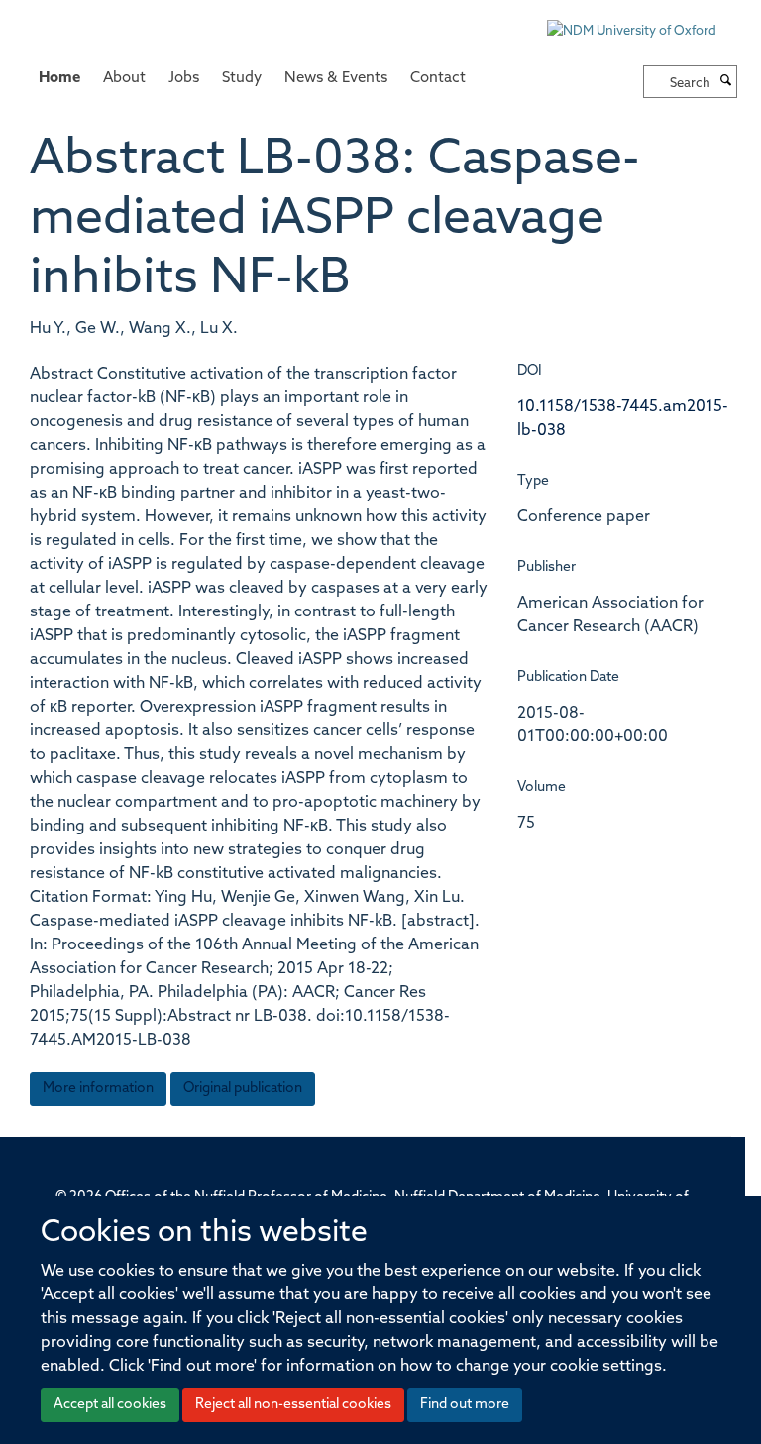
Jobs (183, 78)
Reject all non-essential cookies (293, 1404)
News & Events (335, 78)
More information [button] (98, 1088)
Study (242, 78)
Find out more (464, 1404)
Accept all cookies (110, 1404)
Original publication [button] (242, 1088)
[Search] (726, 82)
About (124, 78)
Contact (438, 78)
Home (59, 78)
